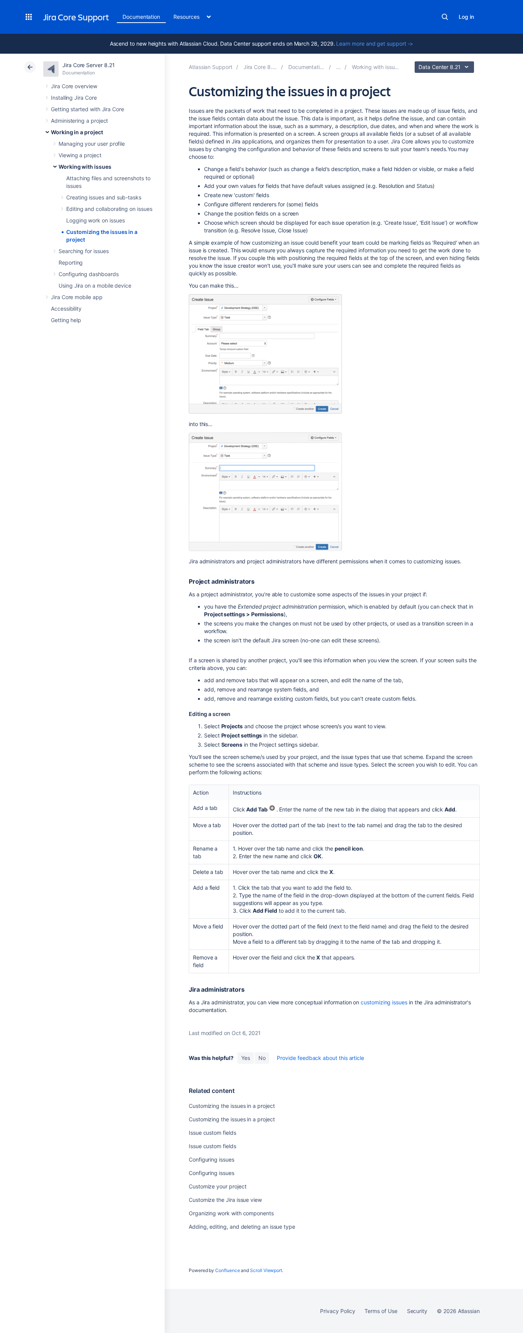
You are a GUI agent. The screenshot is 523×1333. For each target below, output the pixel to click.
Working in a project (77, 132)
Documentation (141, 16)
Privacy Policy (337, 1311)
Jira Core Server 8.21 (88, 65)
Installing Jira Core (74, 97)
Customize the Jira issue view (225, 1199)
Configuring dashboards (88, 274)
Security (417, 1311)
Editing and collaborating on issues (109, 209)
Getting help (66, 320)
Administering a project (79, 120)
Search (445, 17)
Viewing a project (80, 155)
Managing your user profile (92, 143)
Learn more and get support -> (374, 43)
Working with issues (85, 166)
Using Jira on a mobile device (95, 285)
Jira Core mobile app (77, 297)
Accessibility (66, 308)
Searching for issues (84, 251)
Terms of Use (380, 1311)
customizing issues (384, 1002)
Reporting (71, 262)
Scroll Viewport (266, 1270)
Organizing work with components (231, 1213)
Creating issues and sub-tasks (103, 197)
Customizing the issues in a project (232, 1106)
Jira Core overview (74, 86)
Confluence (227, 1270)
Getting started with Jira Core (87, 109)
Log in (466, 16)
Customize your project (217, 1186)
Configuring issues (211, 1159)
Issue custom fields (212, 1132)
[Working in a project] (338, 67)
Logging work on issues (95, 220)
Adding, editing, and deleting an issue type (242, 1226)
